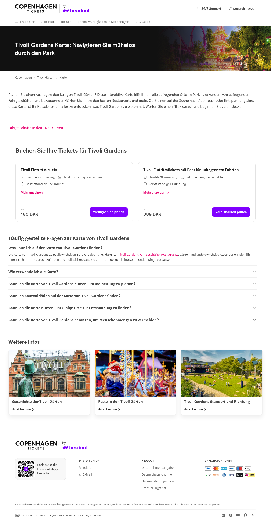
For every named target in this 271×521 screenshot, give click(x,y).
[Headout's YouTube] (238, 515)
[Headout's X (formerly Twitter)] (252, 515)
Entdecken (27, 21)
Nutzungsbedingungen (158, 481)
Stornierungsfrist (154, 488)
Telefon (88, 467)
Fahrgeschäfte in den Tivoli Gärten (35, 127)
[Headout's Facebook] (245, 515)
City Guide (143, 21)
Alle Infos (48, 21)
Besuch (66, 21)
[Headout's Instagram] (230, 515)
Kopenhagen (23, 77)
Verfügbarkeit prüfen (108, 212)
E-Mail (87, 474)
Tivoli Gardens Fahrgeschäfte (139, 254)
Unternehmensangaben (159, 467)
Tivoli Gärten (45, 77)
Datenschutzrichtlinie (157, 474)
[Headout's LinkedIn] (223, 515)
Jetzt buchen (21, 409)
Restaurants (169, 254)
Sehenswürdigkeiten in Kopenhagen (103, 21)
